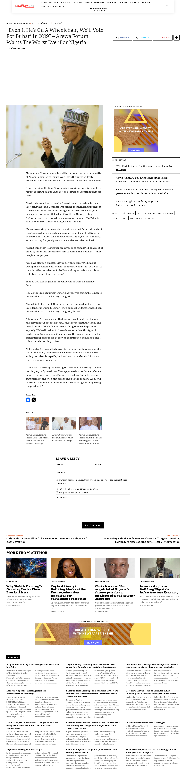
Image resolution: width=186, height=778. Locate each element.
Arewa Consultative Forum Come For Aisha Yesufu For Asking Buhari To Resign (37, 439)
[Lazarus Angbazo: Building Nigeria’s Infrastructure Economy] (160, 568)
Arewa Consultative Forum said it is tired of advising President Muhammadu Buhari (90, 439)
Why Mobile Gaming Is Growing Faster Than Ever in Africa (24, 589)
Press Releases (58, 581)
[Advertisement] (93, 73)
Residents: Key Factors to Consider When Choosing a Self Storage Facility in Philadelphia (151, 692)
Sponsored (11, 581)
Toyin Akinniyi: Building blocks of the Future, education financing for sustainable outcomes (68, 593)
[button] (167, 6)
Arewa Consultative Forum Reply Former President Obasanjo (62, 437)
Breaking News (22, 23)
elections (119, 218)
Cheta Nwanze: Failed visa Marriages (145, 722)
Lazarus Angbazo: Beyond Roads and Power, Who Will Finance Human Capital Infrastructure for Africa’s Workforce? (93, 693)
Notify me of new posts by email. (74, 492)
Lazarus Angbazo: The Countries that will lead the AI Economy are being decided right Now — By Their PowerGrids (93, 725)
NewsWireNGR (13, 605)
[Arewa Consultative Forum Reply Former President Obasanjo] (64, 423)
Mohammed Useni (17, 48)
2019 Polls (127, 213)
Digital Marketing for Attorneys (24, 749)
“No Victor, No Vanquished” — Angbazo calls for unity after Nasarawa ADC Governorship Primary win (32, 725)
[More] (177, 37)
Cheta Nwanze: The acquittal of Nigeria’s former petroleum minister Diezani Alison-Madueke (144, 191)
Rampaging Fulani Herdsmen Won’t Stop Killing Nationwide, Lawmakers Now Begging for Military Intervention (141, 540)
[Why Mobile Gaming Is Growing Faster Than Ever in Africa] (26, 568)
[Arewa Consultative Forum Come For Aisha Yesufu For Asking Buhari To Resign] (37, 423)
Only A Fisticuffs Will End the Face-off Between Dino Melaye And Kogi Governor (46, 540)
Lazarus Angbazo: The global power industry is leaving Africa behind (91, 751)
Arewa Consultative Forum (155, 213)
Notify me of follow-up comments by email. (78, 489)
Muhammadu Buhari (143, 218)
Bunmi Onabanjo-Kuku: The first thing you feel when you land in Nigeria (151, 751)
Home (9, 23)
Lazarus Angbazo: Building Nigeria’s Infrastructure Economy (137, 203)
